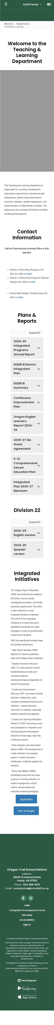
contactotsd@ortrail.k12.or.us (31, 888)
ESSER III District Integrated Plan (25, 368)
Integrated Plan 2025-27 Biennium (23, 486)
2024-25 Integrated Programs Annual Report (24, 347)
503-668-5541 (31, 884)
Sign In (27, 924)
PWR (27, 905)
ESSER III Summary (21, 385)
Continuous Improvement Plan (24, 402)
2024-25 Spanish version (20, 549)
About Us (8, 23)
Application (26, 799)
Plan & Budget (26, 811)
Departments (22, 23)
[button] (32, 4)
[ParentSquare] (27, 980)
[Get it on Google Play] (27, 988)
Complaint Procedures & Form (27, 910)
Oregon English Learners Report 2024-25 (25, 423)
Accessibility (27, 920)
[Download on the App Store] (27, 997)
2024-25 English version (24, 533)
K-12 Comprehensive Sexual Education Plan (25, 465)
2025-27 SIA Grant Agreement (22, 444)
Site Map (27, 915)
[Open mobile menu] (6, 4)
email (28, 273)
